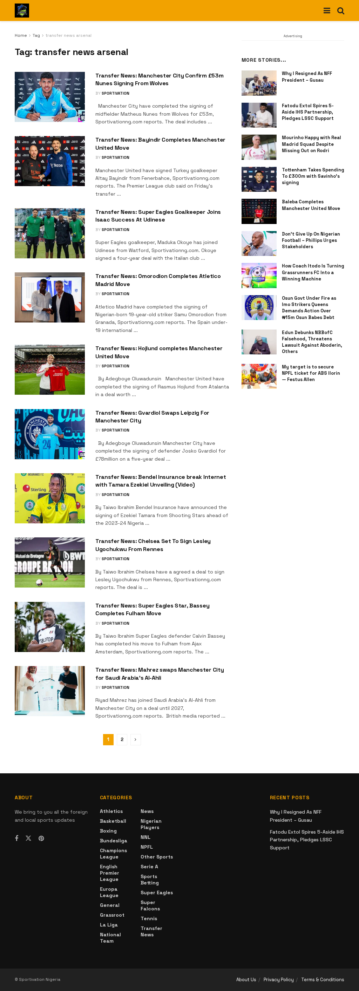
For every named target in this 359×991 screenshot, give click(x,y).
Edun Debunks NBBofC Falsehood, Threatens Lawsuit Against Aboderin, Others (312, 342)
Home (21, 35)
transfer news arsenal (69, 35)
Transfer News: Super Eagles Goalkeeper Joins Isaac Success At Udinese (158, 215)
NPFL (147, 847)
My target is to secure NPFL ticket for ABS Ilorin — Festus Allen (311, 373)
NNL (145, 837)
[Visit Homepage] (22, 11)
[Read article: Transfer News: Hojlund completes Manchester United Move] (50, 370)
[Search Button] (340, 10)
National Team (110, 937)
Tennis (149, 918)
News (147, 811)
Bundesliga (113, 840)
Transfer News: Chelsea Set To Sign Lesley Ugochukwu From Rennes (153, 544)
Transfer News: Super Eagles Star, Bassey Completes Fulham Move (152, 609)
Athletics (111, 811)
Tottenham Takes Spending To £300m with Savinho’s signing (313, 176)
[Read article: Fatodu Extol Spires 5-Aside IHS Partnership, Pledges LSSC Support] (259, 115)
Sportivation (115, 93)
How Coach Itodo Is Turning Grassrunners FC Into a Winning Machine (313, 272)
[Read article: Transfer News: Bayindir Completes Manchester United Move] (50, 161)
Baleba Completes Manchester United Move (311, 205)
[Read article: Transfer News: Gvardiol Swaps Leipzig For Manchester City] (50, 434)
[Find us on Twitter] (28, 838)
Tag (36, 35)
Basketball (113, 821)
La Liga (109, 925)
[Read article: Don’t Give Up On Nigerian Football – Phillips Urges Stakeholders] (259, 243)
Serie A (149, 866)
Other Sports (157, 857)
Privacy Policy (279, 980)
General (110, 905)
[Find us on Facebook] (16, 839)
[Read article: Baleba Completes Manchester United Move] (259, 211)
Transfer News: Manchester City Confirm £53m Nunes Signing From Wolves (159, 79)
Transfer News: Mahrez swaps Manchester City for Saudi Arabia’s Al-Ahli (159, 673)
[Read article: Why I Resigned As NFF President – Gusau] (259, 83)
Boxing (108, 831)
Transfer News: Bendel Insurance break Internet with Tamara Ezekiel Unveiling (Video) (160, 480)
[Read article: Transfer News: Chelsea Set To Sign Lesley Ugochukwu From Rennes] (50, 562)
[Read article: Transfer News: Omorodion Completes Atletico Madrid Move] (50, 297)
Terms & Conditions (322, 980)
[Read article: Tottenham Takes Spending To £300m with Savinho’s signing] (259, 179)
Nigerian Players (151, 824)
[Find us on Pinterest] (41, 839)
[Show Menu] (327, 10)
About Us (246, 980)
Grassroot (112, 915)
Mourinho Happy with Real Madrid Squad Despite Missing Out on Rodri (311, 144)
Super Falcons (150, 905)
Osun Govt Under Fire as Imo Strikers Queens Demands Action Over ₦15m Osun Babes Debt (309, 307)
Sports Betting (150, 879)
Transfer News (151, 931)
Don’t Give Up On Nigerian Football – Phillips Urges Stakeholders (311, 240)
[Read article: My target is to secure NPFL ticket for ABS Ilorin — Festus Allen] (259, 376)
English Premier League (109, 872)
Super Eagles (157, 892)
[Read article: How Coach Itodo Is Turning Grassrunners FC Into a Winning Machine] (259, 275)
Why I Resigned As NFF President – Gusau (307, 76)
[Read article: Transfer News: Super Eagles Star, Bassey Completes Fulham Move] (50, 627)
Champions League (113, 853)
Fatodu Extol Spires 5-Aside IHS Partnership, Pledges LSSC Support (308, 112)
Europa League (109, 892)
